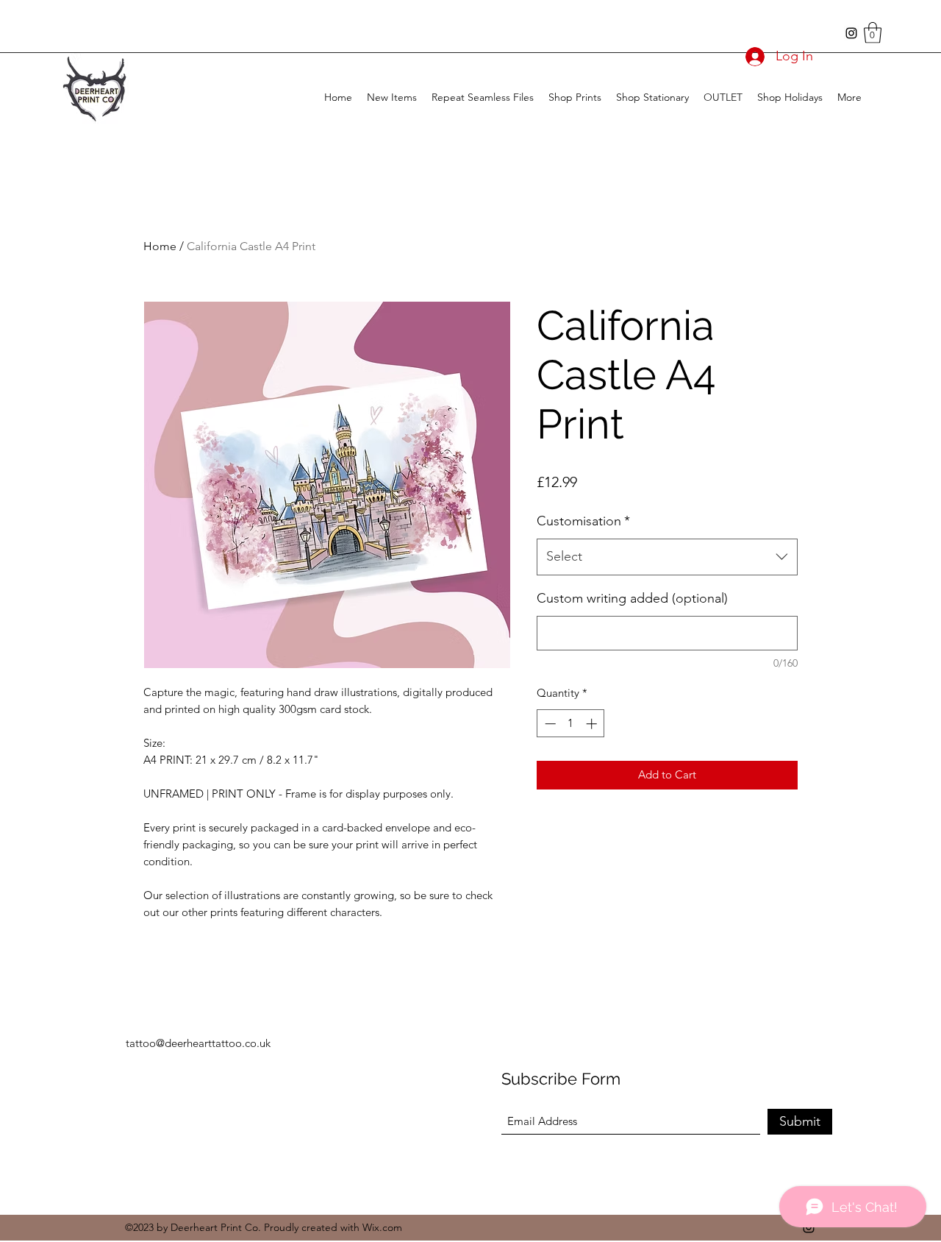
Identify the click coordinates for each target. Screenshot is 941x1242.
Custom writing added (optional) (632, 598)
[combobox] (667, 557)
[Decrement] (549, 723)
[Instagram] (851, 33)
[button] (872, 32)
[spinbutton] (571, 723)
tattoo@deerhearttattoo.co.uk (198, 1043)
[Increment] (593, 723)
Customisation (583, 521)
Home (159, 246)
